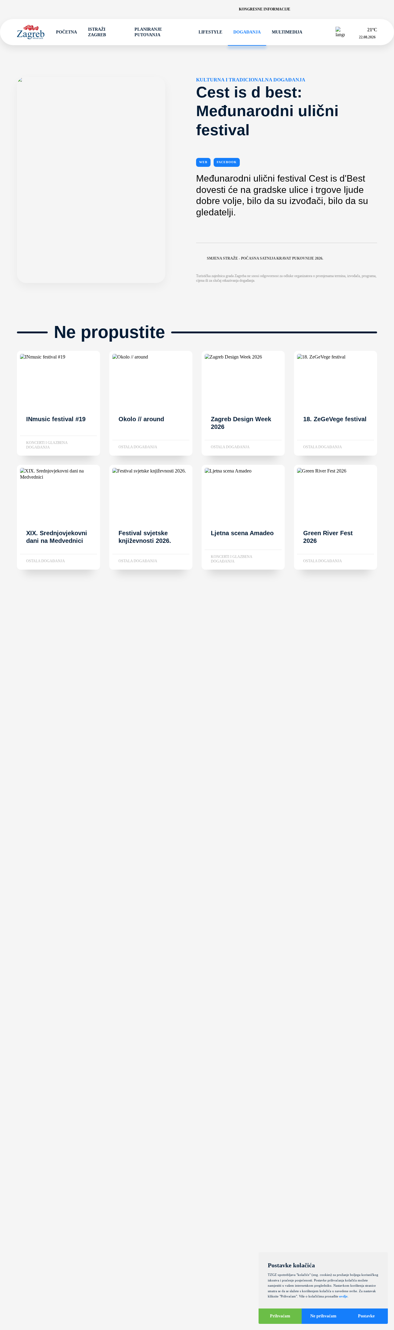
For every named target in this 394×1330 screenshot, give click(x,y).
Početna (66, 32)
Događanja (247, 32)
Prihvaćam (280, 1316)
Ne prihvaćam (323, 1316)
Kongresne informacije (264, 9)
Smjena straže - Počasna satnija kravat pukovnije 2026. (265, 258)
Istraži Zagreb (97, 32)
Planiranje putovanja (148, 32)
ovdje (343, 1296)
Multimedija (287, 32)
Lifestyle (210, 32)
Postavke (366, 1316)
